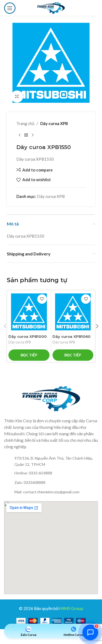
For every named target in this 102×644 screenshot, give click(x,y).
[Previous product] (19, 135)
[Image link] (51, 398)
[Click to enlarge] (17, 96)
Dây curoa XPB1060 (71, 336)
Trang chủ (25, 123)
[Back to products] (26, 135)
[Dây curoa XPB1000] (29, 312)
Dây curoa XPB (54, 123)
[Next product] (32, 135)
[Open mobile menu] (9, 8)
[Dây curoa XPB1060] (73, 312)
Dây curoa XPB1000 (27, 336)
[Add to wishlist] (42, 299)
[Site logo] (51, 7)
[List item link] (51, 461)
